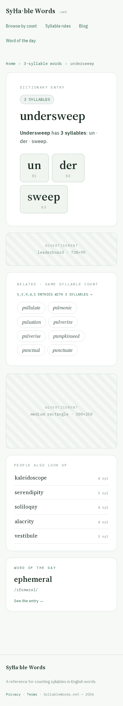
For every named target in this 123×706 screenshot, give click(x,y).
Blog (83, 26)
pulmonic (62, 308)
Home (11, 63)
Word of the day (21, 40)
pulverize (63, 322)
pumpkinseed (66, 336)
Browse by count (21, 26)
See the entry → (29, 600)
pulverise (31, 336)
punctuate (63, 350)
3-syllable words (43, 63)
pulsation (31, 322)
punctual (31, 350)
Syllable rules (58, 26)
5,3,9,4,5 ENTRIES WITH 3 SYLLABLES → (54, 294)
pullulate (31, 308)
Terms (32, 694)
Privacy (13, 694)
